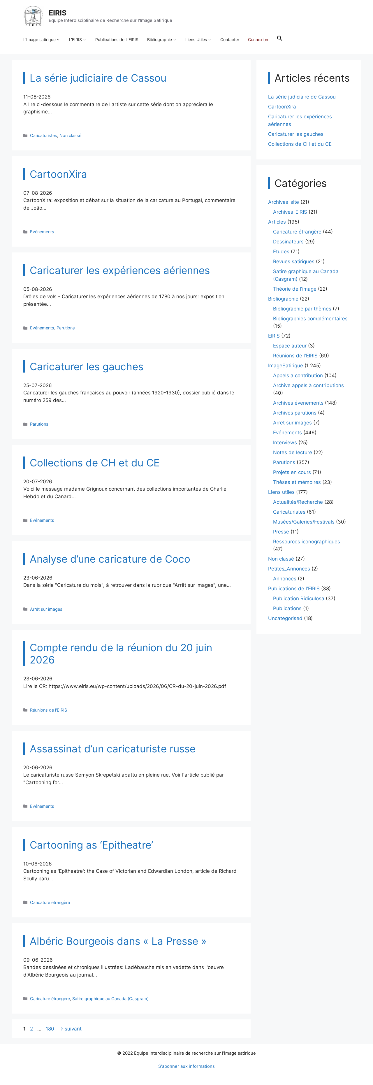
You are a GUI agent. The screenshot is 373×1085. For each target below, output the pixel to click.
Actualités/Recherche (298, 502)
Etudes (281, 251)
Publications (287, 608)
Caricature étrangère (50, 902)
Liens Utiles (196, 39)
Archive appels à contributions (308, 385)
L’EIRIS (75, 39)
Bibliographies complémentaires (310, 319)
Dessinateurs (288, 242)
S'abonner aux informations (186, 1066)
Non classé (70, 135)
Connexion (258, 39)
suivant (70, 1029)
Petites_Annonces (289, 569)
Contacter (229, 39)
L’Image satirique (39, 39)
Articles (277, 222)
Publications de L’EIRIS (116, 39)
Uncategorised (285, 618)
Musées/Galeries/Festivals (304, 522)
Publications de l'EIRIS (294, 588)
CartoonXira (282, 107)
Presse (281, 532)
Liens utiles (281, 492)
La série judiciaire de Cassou (302, 97)
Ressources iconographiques (306, 542)
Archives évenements (298, 403)
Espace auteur (290, 346)
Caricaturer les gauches (295, 134)
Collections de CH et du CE (300, 144)
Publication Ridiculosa (298, 598)
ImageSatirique (285, 365)
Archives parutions (294, 413)
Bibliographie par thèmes (302, 309)
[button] (280, 39)
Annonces (284, 579)
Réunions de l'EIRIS (48, 709)
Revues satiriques (293, 261)
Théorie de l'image (294, 289)
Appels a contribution (298, 375)
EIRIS (57, 12)
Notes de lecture (292, 452)
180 (50, 1029)
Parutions (66, 327)
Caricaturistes (43, 135)
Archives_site (283, 202)
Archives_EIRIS (290, 212)
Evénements (42, 231)
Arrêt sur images (46, 609)
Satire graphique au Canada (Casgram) (110, 998)
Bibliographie (159, 39)
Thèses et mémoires (297, 482)
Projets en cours (292, 472)
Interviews (285, 442)
